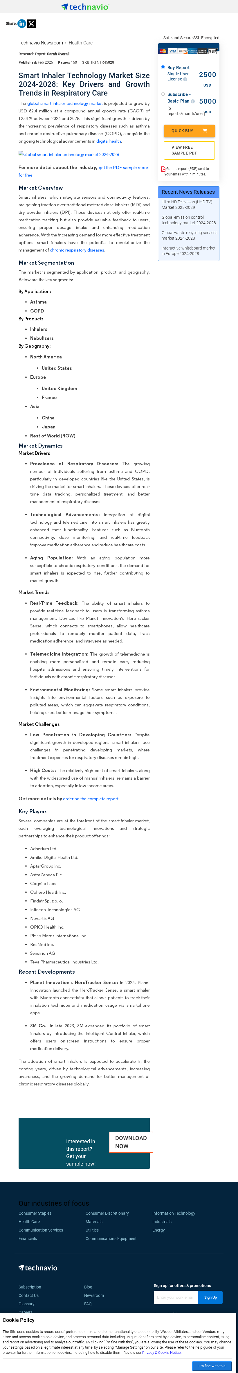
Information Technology (173, 1213)
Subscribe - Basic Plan (179, 98)
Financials (28, 1238)
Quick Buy (183, 130)
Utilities (92, 1230)
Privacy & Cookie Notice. (162, 1352)
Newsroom (95, 1295)
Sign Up (210, 1297)
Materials (94, 1221)
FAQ (89, 1304)
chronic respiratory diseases (77, 250)
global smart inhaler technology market (65, 103)
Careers (26, 1312)
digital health (108, 141)
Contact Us (29, 1295)
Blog (90, 1287)
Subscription (30, 1287)
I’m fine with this (212, 1366)
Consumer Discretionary (107, 1213)
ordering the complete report (90, 798)
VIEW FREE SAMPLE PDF (184, 150)
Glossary (27, 1304)
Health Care (81, 43)
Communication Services (41, 1230)
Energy (158, 1230)
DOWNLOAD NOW (131, 1142)
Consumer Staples (35, 1213)
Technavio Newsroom (41, 43)
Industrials (162, 1221)
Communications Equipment (111, 1238)
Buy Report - (180, 73)
